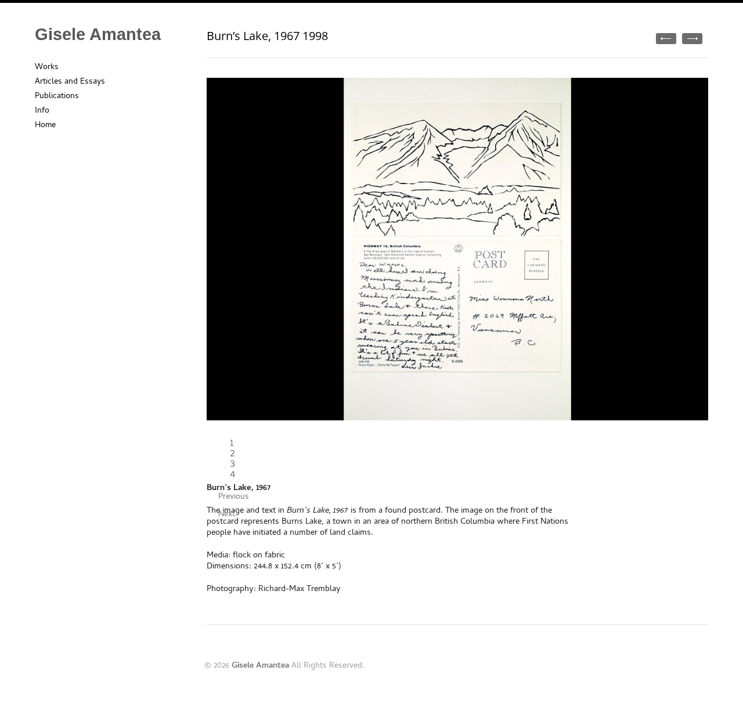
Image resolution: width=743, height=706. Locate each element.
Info (42, 111)
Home (45, 125)
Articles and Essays (70, 82)
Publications (57, 96)
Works (47, 67)
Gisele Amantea (98, 34)
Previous (233, 497)
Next (226, 514)
